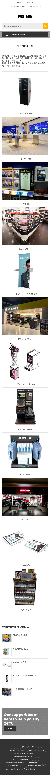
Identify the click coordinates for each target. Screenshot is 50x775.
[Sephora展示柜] (25, 226)
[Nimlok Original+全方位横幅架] (25, 271)
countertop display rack (16, 750)
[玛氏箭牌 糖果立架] (6, 651)
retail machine (12, 769)
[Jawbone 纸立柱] (25, 90)
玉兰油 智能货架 (25, 610)
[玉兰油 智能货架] (25, 587)
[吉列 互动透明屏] (25, 180)
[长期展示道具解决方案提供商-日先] (25, 451)
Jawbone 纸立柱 (25, 113)
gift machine (33, 763)
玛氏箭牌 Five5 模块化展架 (25, 384)
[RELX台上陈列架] (6, 665)
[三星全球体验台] (25, 135)
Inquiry (9, 728)
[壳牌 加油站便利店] (25, 316)
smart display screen (22, 759)
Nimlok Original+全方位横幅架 (25, 294)
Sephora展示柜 (25, 249)
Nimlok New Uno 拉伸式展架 (25, 675)
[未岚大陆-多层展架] (25, 406)
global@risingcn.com (16, 6)
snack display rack (14, 763)
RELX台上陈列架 (25, 565)
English (19, 2)
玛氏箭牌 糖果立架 (20, 649)
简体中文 (30, 2)
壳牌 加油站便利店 (25, 339)
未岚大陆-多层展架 (25, 429)
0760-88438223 (34, 6)
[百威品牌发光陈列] (6, 638)
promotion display (36, 766)
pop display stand (36, 750)
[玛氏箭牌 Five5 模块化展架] (25, 361)
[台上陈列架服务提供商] (25, 542)
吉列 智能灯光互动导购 (22, 689)
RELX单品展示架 (25, 474)
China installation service (23, 756)
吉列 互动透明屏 (25, 204)
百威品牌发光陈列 (20, 635)
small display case (14, 766)
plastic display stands (23, 753)
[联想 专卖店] (25, 496)
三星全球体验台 (25, 158)
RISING (25, 16)
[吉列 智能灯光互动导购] (6, 692)
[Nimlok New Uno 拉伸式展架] (6, 678)
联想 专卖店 (25, 519)
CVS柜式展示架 (28, 747)
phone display (30, 769)
